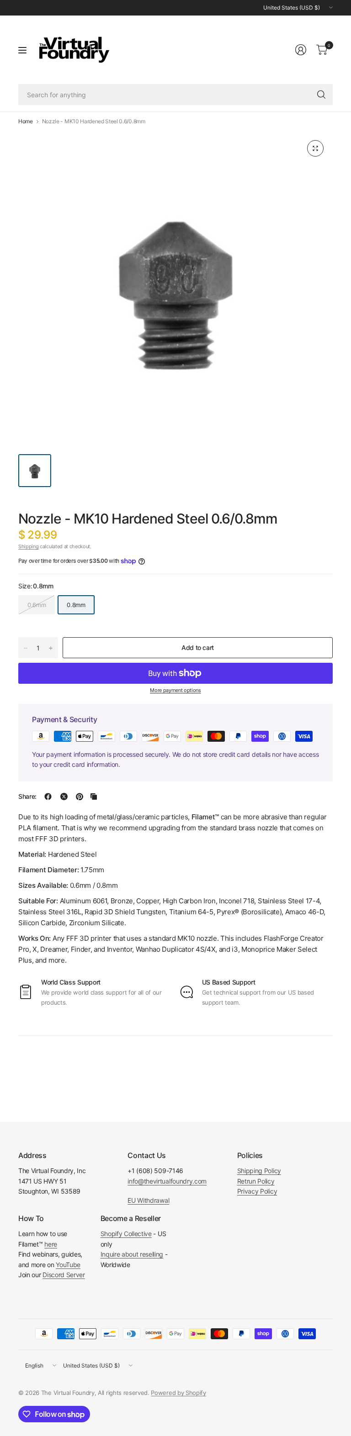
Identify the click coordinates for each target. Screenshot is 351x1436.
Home (25, 121)
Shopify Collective (126, 1233)
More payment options (175, 690)
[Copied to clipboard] (94, 796)
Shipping (28, 546)
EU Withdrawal (148, 1200)
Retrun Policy (256, 1181)
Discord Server (64, 1275)
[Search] (321, 94)
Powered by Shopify (178, 1392)
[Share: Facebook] (48, 796)
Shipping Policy (259, 1170)
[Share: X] (64, 796)
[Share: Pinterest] (79, 796)
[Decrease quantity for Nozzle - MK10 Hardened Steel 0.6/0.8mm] (25, 648)
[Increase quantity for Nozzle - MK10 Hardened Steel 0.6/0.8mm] (51, 648)
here (50, 1244)
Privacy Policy (257, 1191)
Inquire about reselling (132, 1254)
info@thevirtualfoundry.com (167, 1181)
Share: (27, 796)
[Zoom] (315, 148)
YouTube (68, 1264)
